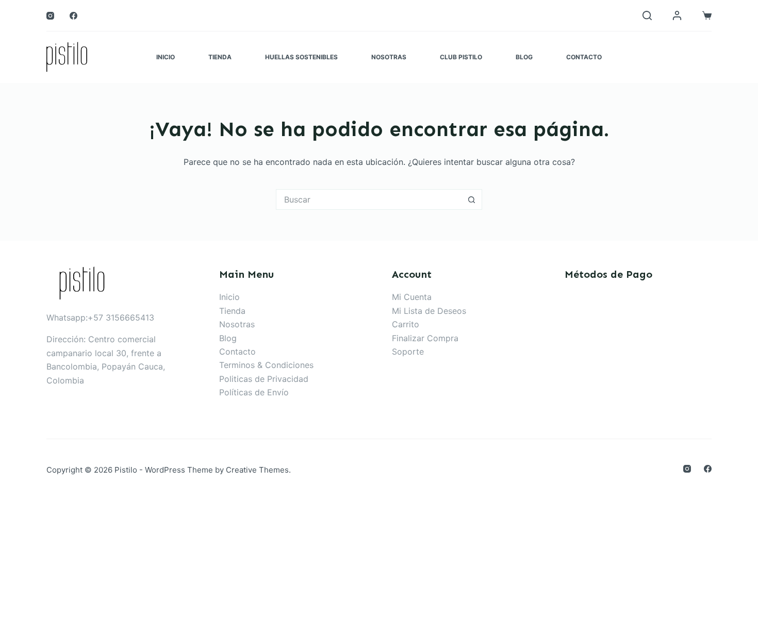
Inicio (165, 57)
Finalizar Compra (425, 338)
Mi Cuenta (412, 297)
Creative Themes (257, 470)
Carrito (405, 324)
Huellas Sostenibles (301, 57)
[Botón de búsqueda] (472, 199)
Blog (524, 57)
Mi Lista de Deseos (429, 311)
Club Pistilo (461, 57)
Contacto (584, 57)
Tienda (220, 57)
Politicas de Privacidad (263, 379)
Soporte (408, 351)
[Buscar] (647, 15)
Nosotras (388, 57)
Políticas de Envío (254, 392)
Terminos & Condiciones (266, 365)
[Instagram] (50, 16)
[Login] (677, 15)
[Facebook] (73, 16)
